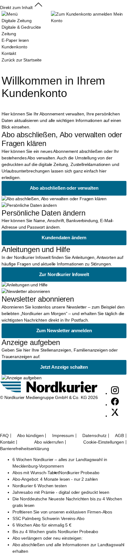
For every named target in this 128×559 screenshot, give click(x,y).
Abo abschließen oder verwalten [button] (64, 188)
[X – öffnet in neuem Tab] (115, 415)
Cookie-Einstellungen (103, 442)
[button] (38, 7)
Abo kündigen (30, 436)
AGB (119, 436)
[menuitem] (26, 34)
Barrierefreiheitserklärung (24, 449)
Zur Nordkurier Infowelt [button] (64, 274)
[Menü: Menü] (9, 14)
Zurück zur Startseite (22, 59)
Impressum (63, 436)
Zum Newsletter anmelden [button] (64, 330)
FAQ (4, 436)
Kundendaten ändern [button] (64, 237)
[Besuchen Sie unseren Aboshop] (49, 390)
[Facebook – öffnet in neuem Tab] (115, 404)
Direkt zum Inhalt (16, 7)
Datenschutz (94, 436)
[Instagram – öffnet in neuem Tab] (115, 393)
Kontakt (7, 442)
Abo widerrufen (48, 442)
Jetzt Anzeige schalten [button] (64, 367)
